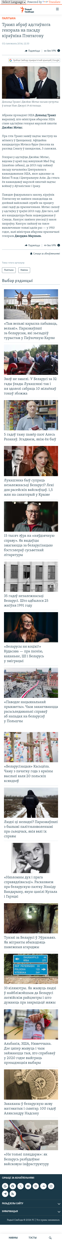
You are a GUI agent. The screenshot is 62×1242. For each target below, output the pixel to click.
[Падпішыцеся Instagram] (51, 1186)
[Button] (32, 51)
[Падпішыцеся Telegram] (5, 1194)
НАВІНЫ (13, 1238)
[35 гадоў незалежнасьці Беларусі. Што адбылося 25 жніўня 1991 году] (31, 577)
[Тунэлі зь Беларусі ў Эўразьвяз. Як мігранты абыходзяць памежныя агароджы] (31, 918)
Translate (55, 2)
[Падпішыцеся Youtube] (28, 1186)
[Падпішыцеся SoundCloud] (43, 1186)
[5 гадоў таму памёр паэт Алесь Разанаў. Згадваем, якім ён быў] (31, 415)
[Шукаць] (50, 1238)
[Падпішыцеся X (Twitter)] (20, 1186)
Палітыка (9, 18)
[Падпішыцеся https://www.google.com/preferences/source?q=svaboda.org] (5, 1186)
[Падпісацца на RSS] (13, 1194)
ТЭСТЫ (33, 1238)
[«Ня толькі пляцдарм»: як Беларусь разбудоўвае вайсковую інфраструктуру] (31, 1135)
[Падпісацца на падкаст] (36, 1186)
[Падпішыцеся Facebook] (13, 1186)
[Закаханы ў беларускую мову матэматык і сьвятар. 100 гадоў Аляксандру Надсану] (31, 1084)
